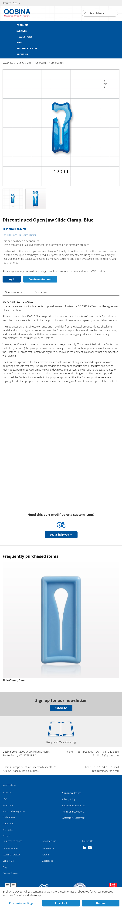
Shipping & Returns (71, 792)
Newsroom (8, 804)
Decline (100, 903)
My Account (48, 848)
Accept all (61, 903)
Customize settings (21, 903)
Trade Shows (9, 817)
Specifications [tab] (13, 292)
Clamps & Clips (24, 62)
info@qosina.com (109, 755)
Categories (8, 62)
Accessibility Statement (73, 817)
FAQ (5, 798)
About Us (7, 792)
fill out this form (75, 251)
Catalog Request (11, 848)
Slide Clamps (57, 62)
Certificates (8, 823)
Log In (11, 279)
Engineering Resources (73, 805)
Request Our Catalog (61, 742)
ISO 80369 (8, 829)
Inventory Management (14, 811)
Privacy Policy (68, 799)
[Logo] (17, 13)
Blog (5, 867)
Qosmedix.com (10, 873)
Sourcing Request (11, 854)
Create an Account (40, 279)
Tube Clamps (41, 62)
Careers (6, 836)
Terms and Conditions (73, 811)
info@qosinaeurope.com (105, 771)
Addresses (47, 860)
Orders (45, 854)
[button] (16, 3)
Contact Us (8, 860)
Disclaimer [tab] (41, 292)
